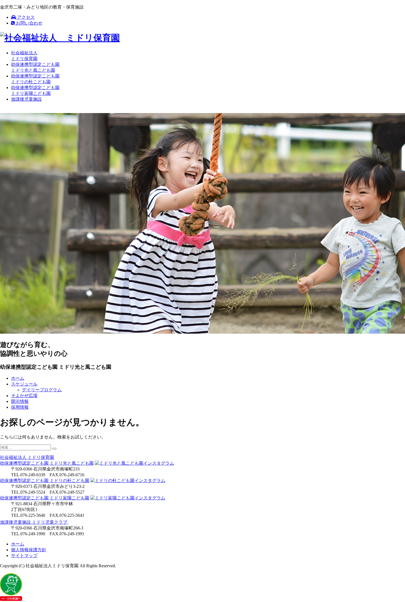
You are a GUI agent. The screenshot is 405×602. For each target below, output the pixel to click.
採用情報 (20, 407)
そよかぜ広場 (24, 395)
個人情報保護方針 (28, 549)
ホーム (17, 378)
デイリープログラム (42, 389)
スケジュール (24, 384)
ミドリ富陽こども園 (44, 498)
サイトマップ (24, 555)
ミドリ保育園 (27, 457)
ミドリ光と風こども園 (47, 463)
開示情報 (20, 401)
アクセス (25, 17)
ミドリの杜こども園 (44, 480)
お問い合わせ (28, 23)
